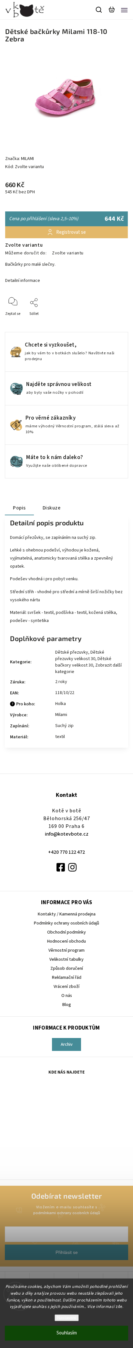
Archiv (67, 1044)
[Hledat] (99, 9)
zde (119, 1307)
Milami (61, 714)
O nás (66, 995)
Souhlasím (66, 1333)
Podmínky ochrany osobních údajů (66, 923)
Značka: (19, 158)
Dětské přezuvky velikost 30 (79, 655)
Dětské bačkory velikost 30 (83, 662)
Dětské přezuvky (71, 652)
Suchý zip (64, 725)
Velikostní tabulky (66, 959)
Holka (60, 704)
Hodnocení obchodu (66, 941)
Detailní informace (22, 280)
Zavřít (113, 322)
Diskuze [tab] (52, 507)
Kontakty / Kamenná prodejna (67, 914)
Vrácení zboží (66, 986)
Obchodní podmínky (66, 932)
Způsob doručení (66, 968)
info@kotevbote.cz (66, 834)
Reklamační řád (66, 977)
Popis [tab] (19, 507)
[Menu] (124, 9)
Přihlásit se (67, 1252)
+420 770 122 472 (66, 852)
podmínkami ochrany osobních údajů (66, 1213)
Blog (66, 1004)
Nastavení (66, 1317)
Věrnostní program (66, 950)
